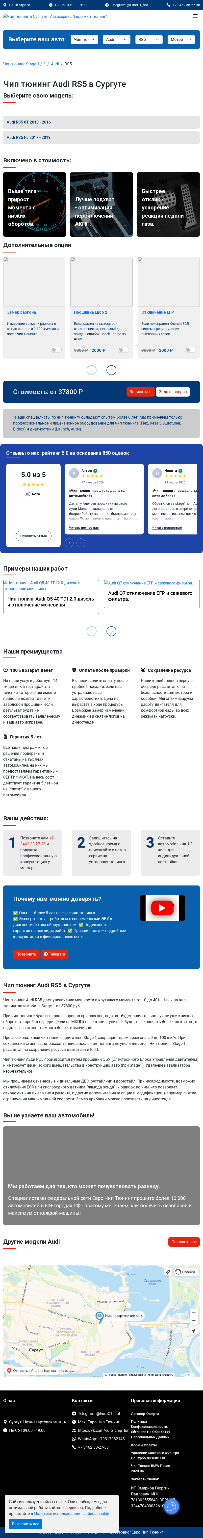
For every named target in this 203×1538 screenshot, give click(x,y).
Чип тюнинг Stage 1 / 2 (24, 64)
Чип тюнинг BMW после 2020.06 (150, 1468)
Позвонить (26, 954)
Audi (55, 64)
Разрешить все (25, 1524)
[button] (111, 370)
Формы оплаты (144, 1445)
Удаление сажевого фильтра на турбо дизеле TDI (155, 1455)
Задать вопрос (173, 391)
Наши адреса (19, 5)
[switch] (56, 350)
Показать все (184, 1241)
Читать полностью (84, 527)
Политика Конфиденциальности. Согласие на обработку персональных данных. (150, 1429)
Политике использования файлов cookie (71, 1513)
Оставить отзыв (33, 536)
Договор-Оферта (145, 1414)
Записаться (141, 391)
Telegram (56, 954)
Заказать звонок (145, 1479)
